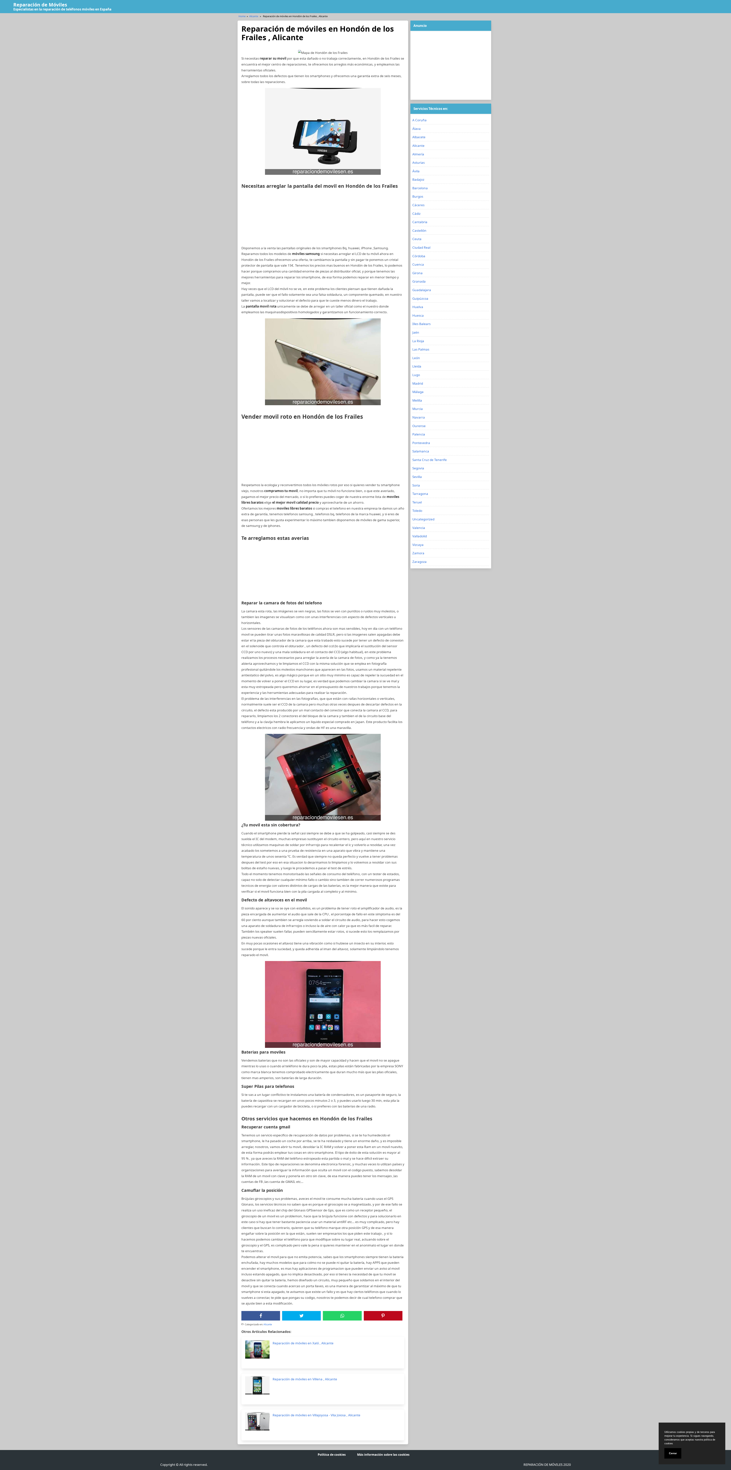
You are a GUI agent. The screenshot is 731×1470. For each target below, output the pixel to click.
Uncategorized (423, 519)
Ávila (416, 171)
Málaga (418, 392)
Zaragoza (419, 561)
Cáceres (418, 205)
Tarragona (420, 493)
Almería (418, 154)
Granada (419, 281)
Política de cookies (332, 1454)
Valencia (418, 528)
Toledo (417, 510)
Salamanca (420, 451)
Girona (417, 273)
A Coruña (419, 120)
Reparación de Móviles (40, 4)
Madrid (417, 383)
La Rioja (418, 341)
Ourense (419, 426)
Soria (416, 485)
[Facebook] (261, 1316)
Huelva (417, 307)
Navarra (418, 417)
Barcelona (420, 188)
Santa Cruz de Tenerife (429, 460)
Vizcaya (418, 544)
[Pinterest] (383, 1316)
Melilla (417, 400)
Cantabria (419, 222)
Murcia (417, 409)
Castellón (419, 230)
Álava (416, 128)
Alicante (253, 16)
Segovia (418, 468)
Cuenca (418, 264)
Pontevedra (421, 443)
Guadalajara (421, 290)
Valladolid (419, 536)
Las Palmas (420, 349)
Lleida (416, 366)
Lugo (416, 375)
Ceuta (416, 239)
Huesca (418, 315)
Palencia (418, 434)
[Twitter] (301, 1316)
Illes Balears (421, 324)
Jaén (415, 332)
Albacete (418, 137)
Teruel (417, 502)
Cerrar (673, 1453)
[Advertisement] (322, 218)
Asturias (418, 162)
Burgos (417, 196)
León (416, 358)
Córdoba (418, 256)
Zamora (418, 553)
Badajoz (418, 179)
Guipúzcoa (420, 298)
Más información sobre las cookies (383, 1454)
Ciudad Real (421, 247)
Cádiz (416, 213)
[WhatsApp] (342, 1316)
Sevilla (417, 477)
